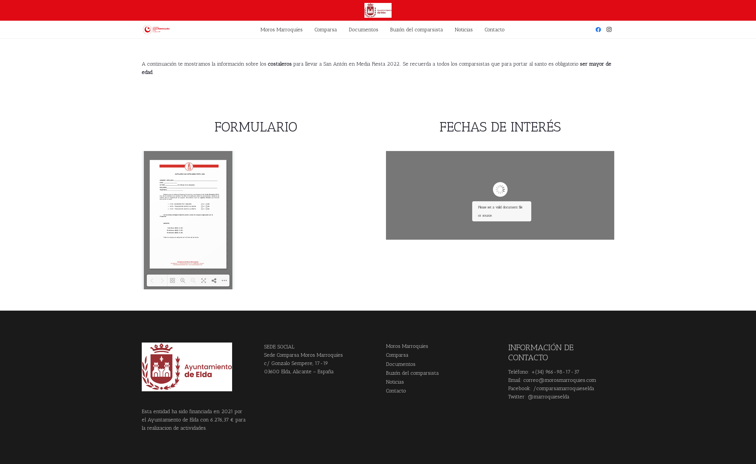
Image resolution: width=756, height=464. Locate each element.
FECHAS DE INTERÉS (500, 127)
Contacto (396, 390)
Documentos (401, 364)
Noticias (395, 382)
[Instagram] (609, 29)
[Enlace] (157, 30)
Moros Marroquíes (407, 346)
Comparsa (397, 355)
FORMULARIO (255, 127)
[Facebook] (598, 29)
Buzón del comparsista (412, 373)
